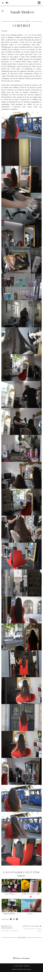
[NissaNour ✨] (11, 905)
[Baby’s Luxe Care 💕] (31, 885)
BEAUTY (28, 21)
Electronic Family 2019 (32, 928)
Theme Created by (21, 969)
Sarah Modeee (24, 966)
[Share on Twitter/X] (13, 919)
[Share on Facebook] (11, 919)
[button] (40, 3)
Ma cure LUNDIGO (9, 928)
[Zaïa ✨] (31, 905)
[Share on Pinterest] (16, 919)
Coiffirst (26, 35)
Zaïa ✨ (31, 914)
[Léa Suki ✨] (11, 885)
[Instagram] (3, 3)
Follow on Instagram (22, 958)
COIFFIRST (22, 26)
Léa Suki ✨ (11, 894)
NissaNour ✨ (11, 914)
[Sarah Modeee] (21, 9)
